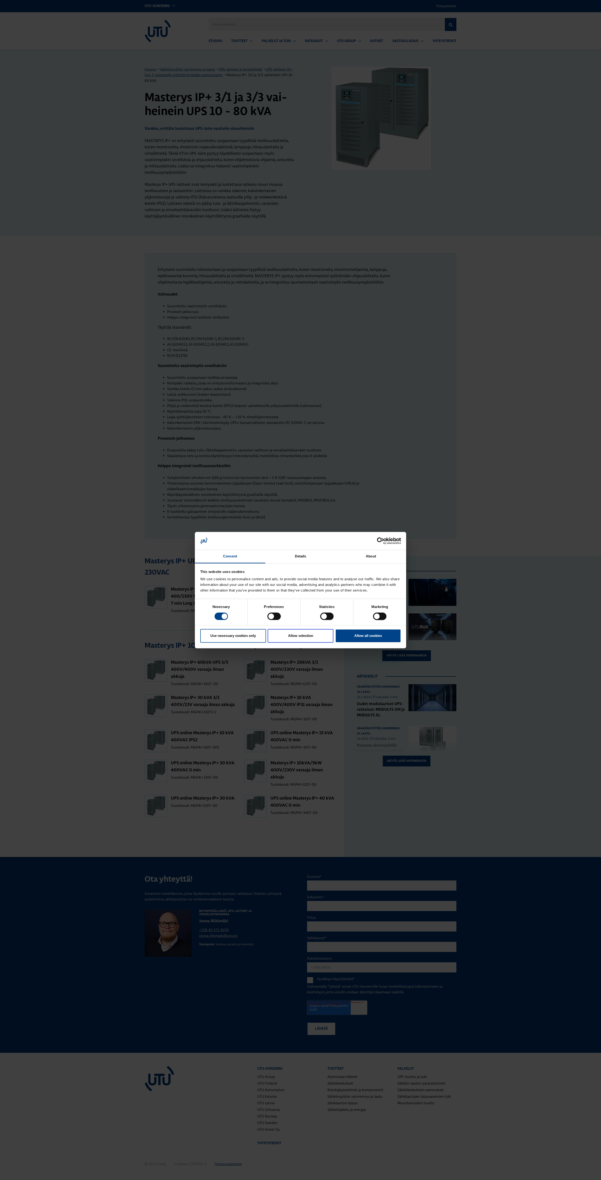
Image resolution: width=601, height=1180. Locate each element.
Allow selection (300, 636)
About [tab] (371, 556)
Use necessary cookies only (233, 636)
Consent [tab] (230, 556)
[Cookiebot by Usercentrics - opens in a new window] (380, 540)
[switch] (274, 616)
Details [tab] (300, 556)
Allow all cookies (368, 636)
